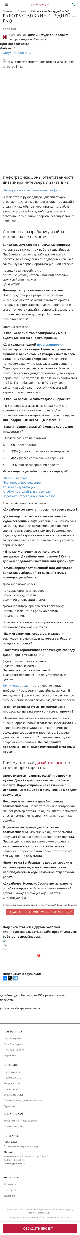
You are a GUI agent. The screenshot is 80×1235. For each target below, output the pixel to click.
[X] (10, 978)
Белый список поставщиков (20, 1120)
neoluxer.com (63, 1217)
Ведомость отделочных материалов (29, 496)
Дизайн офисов (13, 1038)
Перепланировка (14, 1050)
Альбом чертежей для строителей (27, 491)
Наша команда (12, 1072)
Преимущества (13, 1077)
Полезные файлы (14, 1126)
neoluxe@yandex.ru (14, 1163)
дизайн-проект (49, 762)
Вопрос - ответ (12, 1083)
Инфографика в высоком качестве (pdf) (32, 190)
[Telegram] (15, 978)
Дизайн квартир (13, 1044)
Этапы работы (12, 1089)
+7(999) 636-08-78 (14, 1160)
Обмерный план (15, 478)
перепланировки (50, 344)
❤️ (40, 956)
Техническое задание (18, 685)
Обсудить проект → (17, 53)
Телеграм (9, 1195)
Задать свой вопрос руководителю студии (41, 912)
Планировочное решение (22, 482)
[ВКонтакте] (5, 978)
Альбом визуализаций (19, 487)
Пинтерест (10, 1190)
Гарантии (9, 1106)
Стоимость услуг (13, 1094)
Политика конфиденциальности (23, 1100)
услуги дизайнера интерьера (20, 1008)
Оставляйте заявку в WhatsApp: (21, 1146)
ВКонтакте (10, 1184)
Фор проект (10, 1055)
